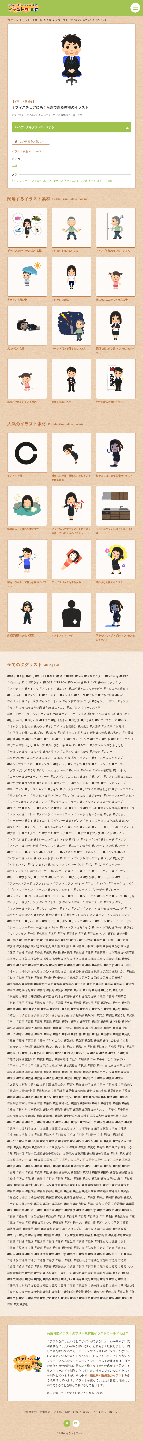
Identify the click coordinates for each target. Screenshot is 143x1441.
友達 (42, 990)
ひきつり (27, 877)
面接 (36, 1285)
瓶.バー (23, 1160)
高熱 (105, 1298)
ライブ (61, 915)
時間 (21, 1097)
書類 (40, 1097)
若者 (21, 1222)
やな (51, 915)
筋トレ (77, 1185)
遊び (51, 1260)
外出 (118, 1003)
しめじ (84, 795)
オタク (46, 720)
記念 (30, 1241)
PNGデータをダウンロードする (34, 127)
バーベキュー (50, 852)
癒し (49, 1166)
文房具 (14, 1084)
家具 (30, 1021)
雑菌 (78, 1279)
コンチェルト (82, 783)
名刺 (97, 990)
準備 (54, 1141)
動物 (12, 977)
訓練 (21, 1241)
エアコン (60, 707)
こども (98, 777)
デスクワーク (32, 833)
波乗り (14, 1128)
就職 (40, 1028)
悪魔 (104, 1053)
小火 (12, 1028)
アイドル (32, 689)
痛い (21, 1166)
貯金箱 (68, 1248)
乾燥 (66, 940)
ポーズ (59, 180)
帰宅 (49, 1034)
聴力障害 (95, 1204)
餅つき (14, 1298)
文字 (120, 1078)
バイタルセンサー (91, 852)
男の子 (81, 1160)
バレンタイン (38, 864)
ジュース (58, 802)
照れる (127, 1147)
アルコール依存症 (117, 689)
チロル (86, 827)
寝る (76, 1021)
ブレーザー (98, 890)
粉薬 (21, 1191)
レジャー (53, 927)
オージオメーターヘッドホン (28, 714)
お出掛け (71, 726)
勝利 (30, 977)
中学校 (14, 940)
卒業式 (120, 984)
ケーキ (75, 770)
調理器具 (102, 1241)
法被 (130, 1122)
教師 (70, 1078)
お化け (84, 726)
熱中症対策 (35, 1153)
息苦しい (15, 1053)
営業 (12, 1003)
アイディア (17, 689)
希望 (30, 1034)
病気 (118, 1160)
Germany (112, 676)
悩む (60, 1053)
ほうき (130, 896)
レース (14, 927)
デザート (15, 833)
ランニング (123, 915)
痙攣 (12, 1166)
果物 (33, 1103)
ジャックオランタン (22, 802)
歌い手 (49, 1109)
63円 (31, 676)
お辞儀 (129, 733)
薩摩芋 (29, 1229)
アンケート (34, 695)
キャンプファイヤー (22, 764)
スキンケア (46, 808)
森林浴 (86, 1103)
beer (80, 676)
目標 (55, 1172)
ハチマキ (94, 858)
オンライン (55, 726)
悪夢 (95, 1053)
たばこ (90, 820)
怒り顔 (61, 1047)
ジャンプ (44, 802)
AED (52, 676)
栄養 (49, 1103)
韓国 (45, 1285)
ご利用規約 (30, 1412)
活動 (123, 1128)
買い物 (80, 1248)
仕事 (87, 946)
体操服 (68, 952)
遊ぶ (60, 1260)
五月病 (124, 940)
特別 (116, 1153)
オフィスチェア (33, 180)
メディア (91, 908)
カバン (72, 745)
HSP (125, 676)
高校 (75, 1298)
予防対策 (87, 940)
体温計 (80, 952)
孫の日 (91, 1015)
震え (114, 1279)
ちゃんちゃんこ (57, 827)
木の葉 (95, 1097)
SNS (86, 682)
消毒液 (62, 1135)
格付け (65, 1103)
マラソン (30, 908)
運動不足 (81, 1260)
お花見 (79, 733)
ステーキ (62, 808)
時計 (12, 1097)
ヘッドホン (89, 896)
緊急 (60, 1197)
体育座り (102, 952)
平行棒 (77, 1034)
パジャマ (15, 858)
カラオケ (68, 751)
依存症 (14, 959)
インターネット (51, 701)
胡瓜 (81, 1210)
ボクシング (31, 902)
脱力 (111, 1210)
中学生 (26, 940)
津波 (114, 1128)
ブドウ (14, 890)
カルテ (96, 751)
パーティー (17, 852)
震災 (123, 1279)
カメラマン (52, 751)
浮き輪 (14, 1135)
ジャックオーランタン (120, 795)
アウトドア (49, 689)
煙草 (117, 1147)
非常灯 (26, 1285)
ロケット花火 (102, 927)
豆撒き (23, 1248)
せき (109, 814)
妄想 (118, 1009)
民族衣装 (98, 1116)
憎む (51, 1059)
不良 (113, 934)
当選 (90, 1040)
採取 (49, 1072)
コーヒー (15, 777)
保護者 (56, 959)
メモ (103, 908)
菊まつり (46, 1222)
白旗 (109, 1166)
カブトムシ (99, 745)
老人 (129, 1197)
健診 (93, 959)
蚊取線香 (120, 1229)
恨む (123, 1047)
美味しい (80, 1197)
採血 (58, 1072)
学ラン (47, 1015)
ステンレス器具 (110, 808)
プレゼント (17, 896)
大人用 (35, 1009)
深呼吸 (119, 1135)
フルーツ (81, 890)
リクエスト (73, 180)
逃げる (14, 1260)
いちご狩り (107, 695)
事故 (99, 940)
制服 (96, 971)
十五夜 (81, 984)
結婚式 (14, 1197)
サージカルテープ (114, 783)
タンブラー (17, 827)
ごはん (127, 777)
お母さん (27, 733)
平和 (67, 1034)
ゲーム (87, 770)
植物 (118, 1103)
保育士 (35, 959)
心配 (125, 1040)
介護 (57, 946)
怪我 (93, 1047)
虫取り (92, 1229)
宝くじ (121, 1015)
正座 (78, 1109)
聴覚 (107, 1204)
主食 (45, 940)
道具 (114, 1260)
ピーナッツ (121, 871)
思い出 (82, 1047)
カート (62, 739)
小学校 (116, 1021)
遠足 (30, 1266)
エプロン (74, 707)
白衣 (127, 1166)
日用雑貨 (59, 1091)
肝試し (32, 1210)
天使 (67, 1009)
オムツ (14, 726)
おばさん (88, 720)
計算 (12, 1241)
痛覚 (40, 1166)
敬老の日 (90, 1078)
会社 (84, 180)
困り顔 (41, 1003)
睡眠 (124, 1172)
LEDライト (35, 682)
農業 (129, 1254)
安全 (102, 1015)
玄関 (12, 1160)
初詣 (87, 971)
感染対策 (30, 1059)
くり (33, 770)
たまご (102, 820)
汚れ (76, 1122)
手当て (14, 1065)
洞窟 (105, 1128)
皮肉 (21, 1172)
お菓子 (90, 733)
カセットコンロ (123, 739)
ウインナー (101, 701)
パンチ (116, 864)
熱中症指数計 (53, 1153)
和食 (78, 996)
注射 (45, 1128)
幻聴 (88, 1034)
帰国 (40, 1034)
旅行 (87, 1084)
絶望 (51, 1197)
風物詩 (95, 1285)
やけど (40, 915)
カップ (40, 745)
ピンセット (107, 877)
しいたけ (70, 795)
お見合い (115, 733)
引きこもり (56, 1040)
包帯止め (60, 977)
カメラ (37, 751)
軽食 (93, 1254)
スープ (118, 802)
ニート (63, 846)
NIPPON (61, 682)
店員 (127, 1034)
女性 (109, 1009)
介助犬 (47, 946)
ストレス (15, 814)
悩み (51, 1053)
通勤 (24, 1260)
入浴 (45, 965)
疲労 (109, 1160)
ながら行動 (31, 846)
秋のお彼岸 (116, 1178)
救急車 (41, 1078)
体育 (90, 952)
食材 (90, 1292)
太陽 (76, 1009)
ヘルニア (105, 896)
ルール (102, 921)
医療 (105, 977)
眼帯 (97, 1172)
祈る (51, 1178)
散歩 (79, 1078)
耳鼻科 (58, 1204)
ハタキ (81, 858)
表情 (33, 1235)
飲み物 (112, 1292)
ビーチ (86, 871)
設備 (51, 1241)
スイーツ (15, 808)
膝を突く (24, 1216)
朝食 (79, 1097)
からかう (83, 751)
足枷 (30, 1254)
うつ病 (37, 707)
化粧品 (74, 977)
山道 (100, 1028)
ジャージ (97, 795)
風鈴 (114, 1285)
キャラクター (82, 758)
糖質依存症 (47, 1191)
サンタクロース (19, 795)
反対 (51, 990)
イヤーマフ (31, 701)
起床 (12, 1254)
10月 (13, 676)
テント (72, 833)
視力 (75, 1235)
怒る (72, 1047)
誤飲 (90, 1241)
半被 (92, 984)
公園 (63, 965)
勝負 (40, 977)
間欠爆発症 (17, 1279)
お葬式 (102, 733)
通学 (33, 1260)
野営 (30, 1273)
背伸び (71, 1210)
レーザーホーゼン (121, 921)
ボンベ (69, 902)
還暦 (72, 1266)
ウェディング (120, 701)
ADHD (42, 676)
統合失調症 (38, 1197)
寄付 (67, 1021)
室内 (12, 1021)
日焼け (14, 1091)
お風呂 (32, 739)
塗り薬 (89, 1003)
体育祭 (116, 952)
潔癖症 (65, 1141)
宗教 (111, 1015)
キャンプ (117, 758)
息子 (132, 1047)
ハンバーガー (41, 871)
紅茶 (69, 1191)
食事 (48, 1292)
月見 (49, 1097)
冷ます (110, 965)
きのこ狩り (63, 758)
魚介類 (128, 1298)
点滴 (28, 1147)
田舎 (49, 1160)
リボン (63, 921)
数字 (102, 1078)
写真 (81, 965)
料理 (24, 1084)
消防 (81, 1135)
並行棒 (123, 934)
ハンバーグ (60, 871)
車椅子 (74, 1254)
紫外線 (104, 1191)
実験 (132, 1015)
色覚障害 (122, 1216)
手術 (24, 1065)
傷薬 (127, 959)
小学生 (128, 1021)
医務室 (86, 977)
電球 (105, 1279)
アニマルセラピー (91, 689)
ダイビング (75, 820)
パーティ (122, 846)
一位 (33, 934)
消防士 (92, 1135)
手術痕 (35, 1065)
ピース (74, 871)
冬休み (98, 965)
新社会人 (60, 1084)
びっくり (76, 877)
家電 (49, 1021)
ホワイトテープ (51, 902)
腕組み (128, 1210)
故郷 (21, 1078)
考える (14, 1204)
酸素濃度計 (17, 1273)
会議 (40, 952)
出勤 (57, 971)
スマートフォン (63, 814)
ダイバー (59, 820)
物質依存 (104, 1153)
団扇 (30, 1003)
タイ (30, 820)
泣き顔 (26, 1128)
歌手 (60, 1109)
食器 (81, 1292)
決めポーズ (89, 1122)
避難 (49, 1266)
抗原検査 (71, 1065)
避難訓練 (60, 1266)
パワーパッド (76, 864)
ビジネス (41, 877)
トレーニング (44, 839)
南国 (12, 990)
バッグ (107, 858)
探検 (79, 1072)
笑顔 (66, 1185)
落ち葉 (91, 1222)
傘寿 (102, 959)
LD (22, 682)
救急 (30, 1078)
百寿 (12, 1172)
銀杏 (102, 1273)
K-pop (13, 682)
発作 (58, 1166)
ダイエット (43, 820)
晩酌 (30, 1097)
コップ (86, 777)
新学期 (47, 1084)
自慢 (63, 1216)
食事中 (58, 1292)
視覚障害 (116, 1235)
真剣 (88, 1172)
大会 (46, 1009)
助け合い (120, 971)
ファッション (44, 883)
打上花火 (57, 1065)
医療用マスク (44, 984)
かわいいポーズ (19, 758)
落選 (116, 1222)
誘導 (81, 1241)
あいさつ (115, 682)
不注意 (73, 934)
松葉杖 (14, 1103)
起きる (122, 1248)
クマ (88, 764)
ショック (73, 802)
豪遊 (40, 1248)
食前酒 (70, 1292)
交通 (12, 946)
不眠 (83, 934)
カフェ (84, 745)
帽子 (58, 1034)
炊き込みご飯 (123, 1141)
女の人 (86, 1009)
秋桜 (130, 1178)
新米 (72, 1084)
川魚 (124, 1028)
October (75, 682)
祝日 (79, 1178)
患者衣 (40, 1053)
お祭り (52, 733)
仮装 (108, 946)
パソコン (67, 858)
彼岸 (99, 1040)
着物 (115, 1172)
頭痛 (72, 1285)
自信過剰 (39, 1216)
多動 (12, 1009)
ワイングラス (18, 934)
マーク (81, 902)
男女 (91, 1160)
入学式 (35, 965)
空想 (30, 1185)
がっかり (27, 745)
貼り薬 (92, 1248)
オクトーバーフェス (73, 714)
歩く (113, 1109)
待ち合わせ (112, 1040)
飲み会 (100, 1292)
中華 (36, 940)
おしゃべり (17, 720)
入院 (54, 965)
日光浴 (113, 1084)
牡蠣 (92, 1153)
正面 (87, 1109)
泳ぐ (75, 1128)
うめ (48, 707)
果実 (24, 1103)
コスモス (73, 777)
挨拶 (12, 1072)
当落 (81, 1040)
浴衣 (24, 1135)
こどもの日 (113, 777)
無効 (74, 1147)
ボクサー (15, 902)
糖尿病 (32, 1191)
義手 (120, 1197)
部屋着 (92, 1266)
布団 (21, 1034)
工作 (12, 1034)
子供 (36, 1015)
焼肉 (102, 1147)
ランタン (89, 915)
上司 (54, 934)
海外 (40, 1135)
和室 (48, 996)
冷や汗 (26, 971)
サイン (54, 789)
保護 (45, 959)
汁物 (51, 1122)
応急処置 (27, 1047)
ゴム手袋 (30, 783)
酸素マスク (128, 1266)
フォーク (116, 883)
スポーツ (44, 814)
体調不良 (129, 952)
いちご (93, 695)
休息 (126, 946)
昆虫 (71, 1091)
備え (111, 959)
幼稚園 (107, 1034)
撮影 (126, 1072)
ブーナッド (125, 877)
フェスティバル (97, 883)
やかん (14, 915)
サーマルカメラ (37, 789)
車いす (62, 1254)
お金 (21, 739)
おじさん (124, 714)
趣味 (21, 1254)
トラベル (15, 839)
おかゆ (54, 714)
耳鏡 (48, 1204)
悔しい (28, 1053)
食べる (14, 1292)
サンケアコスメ (124, 789)
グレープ (62, 770)
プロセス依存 (35, 896)
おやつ (40, 726)
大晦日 (56, 1009)
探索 (88, 1072)
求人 (60, 1122)
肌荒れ (20, 1210)
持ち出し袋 (106, 1065)
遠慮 (21, 1266)
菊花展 (59, 1222)
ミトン (66, 908)
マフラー (15, 908)
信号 (66, 959)
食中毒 (37, 1292)
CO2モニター (95, 676)
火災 (90, 1141)
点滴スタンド (42, 1147)
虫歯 (102, 1229)
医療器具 (117, 977)
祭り (88, 1178)
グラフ (118, 764)
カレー (108, 751)
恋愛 (113, 1047)
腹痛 (12, 1216)
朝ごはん (67, 1097)
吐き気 (107, 990)
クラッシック (102, 764)
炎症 (19, 1147)
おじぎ (111, 714)
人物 (14, 165)
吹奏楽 (14, 996)
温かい (14, 1141)
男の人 (69, 1160)
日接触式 (126, 1084)
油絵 (111, 1122)
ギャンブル (45, 764)
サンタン (38, 795)
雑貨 (87, 1279)
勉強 (132, 971)
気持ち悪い (114, 1116)
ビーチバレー (102, 871)
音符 (63, 1285)
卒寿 (101, 984)
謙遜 (114, 1241)
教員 (60, 1078)
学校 (57, 1015)
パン (90, 864)
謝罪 (123, 1241)
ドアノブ (94, 833)
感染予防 (15, 1059)
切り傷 (67, 971)
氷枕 (42, 1122)
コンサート (63, 783)
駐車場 (35, 1298)
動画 (21, 977)
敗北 (51, 1078)
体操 (58, 952)
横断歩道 (36, 1109)
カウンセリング (79, 739)
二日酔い (110, 940)
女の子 (98, 1009)
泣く (36, 1128)
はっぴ (119, 858)
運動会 (95, 1260)
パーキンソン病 (104, 846)
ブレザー (113, 890)
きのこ (49, 758)
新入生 (35, 1084)
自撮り (73, 1216)
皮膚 (40, 1172)
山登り (80, 1028)
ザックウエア (70, 789)
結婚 (126, 1191)
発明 (67, 1166)
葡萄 (125, 1222)
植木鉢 (107, 1103)
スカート (30, 808)
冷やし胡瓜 (125, 965)
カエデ (97, 739)
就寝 (21, 1028)
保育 (24, 959)
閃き (127, 1273)
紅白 (60, 1191)
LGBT (48, 682)
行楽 (24, 1235)
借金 (75, 959)
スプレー (30, 814)
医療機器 (15, 984)
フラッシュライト (61, 890)
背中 (60, 1210)
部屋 (81, 1266)
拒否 (93, 1065)
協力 (131, 984)
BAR (62, 676)
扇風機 (85, 1059)
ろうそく (85, 927)
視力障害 (101, 1235)
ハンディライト (19, 871)
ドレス (75, 839)
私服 (97, 1178)
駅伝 (24, 1298)
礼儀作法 (39, 1178)
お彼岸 (108, 726)
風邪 (105, 1285)
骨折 (66, 1298)
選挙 (40, 1266)
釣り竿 (67, 1273)
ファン (60, 883)
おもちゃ (27, 726)
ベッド (74, 896)
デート (98, 827)
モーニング (116, 908)
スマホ (81, 814)
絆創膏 (116, 1191)
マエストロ (96, 902)
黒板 (25, 1304)
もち (130, 908)
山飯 (109, 1028)
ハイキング (69, 852)
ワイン (130, 927)
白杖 (118, 1166)
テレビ (61, 833)
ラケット (74, 915)
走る (102, 1248)
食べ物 (26, 1292)
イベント (15, 701)
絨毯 (24, 1197)
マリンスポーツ (49, 908)
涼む (109, 1135)
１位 (22, 676)
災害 (109, 1141)
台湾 (79, 990)
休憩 (12, 952)
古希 (70, 990)
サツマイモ (89, 789)
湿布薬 (35, 1141)
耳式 (39, 1204)
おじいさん (97, 714)
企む (117, 946)
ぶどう (130, 883)
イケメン (67, 695)
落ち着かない (75, 1222)
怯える (103, 1047)
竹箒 (57, 1185)
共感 (72, 965)
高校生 (86, 1298)
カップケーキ (56, 745)
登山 (90, 1166)
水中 (12, 1122)
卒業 (110, 984)
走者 (111, 1248)
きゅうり (61, 764)
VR (95, 682)
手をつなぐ (106, 1059)
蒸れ (12, 1229)
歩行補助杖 (29, 1116)
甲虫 (58, 1160)
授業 (40, 1072)
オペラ (125, 720)
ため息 (114, 820)
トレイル (62, 839)
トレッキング (91, 839)
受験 (60, 990)
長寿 (118, 1273)
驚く (57, 1298)
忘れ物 (14, 1047)
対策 (97, 1021)
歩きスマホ (100, 1109)
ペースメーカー (57, 896)
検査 (12, 1109)
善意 (87, 996)
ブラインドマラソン (34, 890)
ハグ (123, 852)
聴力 (69, 1204)
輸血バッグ (116, 1254)
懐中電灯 (62, 1059)
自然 (83, 1216)
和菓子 (67, 996)
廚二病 (32, 1040)
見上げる (63, 1235)
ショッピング (90, 802)
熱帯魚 (70, 1153)
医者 (59, 984)
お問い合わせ (81, 1412)
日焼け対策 (29, 1091)
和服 (57, 996)
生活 (34, 1160)
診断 (60, 1241)
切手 (78, 971)
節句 (117, 1185)
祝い (70, 1178)
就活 (30, 1028)
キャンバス (101, 758)
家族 (40, 1021)
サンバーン (54, 795)
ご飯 (97, 783)
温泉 (24, 1141)
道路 (123, 1260)
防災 (39, 1279)
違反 (12, 1266)
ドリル (28, 839)
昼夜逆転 (115, 1091)
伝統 (49, 952)
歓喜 (69, 1109)
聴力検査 (80, 1204)
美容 (93, 1197)
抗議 (83, 1065)
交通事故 (24, 946)
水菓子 (32, 1122)
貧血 (58, 1248)
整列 (111, 1078)
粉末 (12, 1191)
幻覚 (97, 1034)
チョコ (74, 827)
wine (103, 682)
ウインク (85, 701)
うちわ (26, 707)
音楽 (54, 1285)
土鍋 (70, 1003)
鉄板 (78, 1273)
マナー (122, 902)
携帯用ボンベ (102, 1072)
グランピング (18, 770)
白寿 (100, 1166)
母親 (60, 1116)
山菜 (90, 1028)
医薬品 (70, 984)
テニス (49, 833)
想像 (125, 1053)
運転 (105, 1260)
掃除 (30, 1072)
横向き (23, 1109)
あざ (74, 689)
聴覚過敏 (119, 1204)
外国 (127, 1003)
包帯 (49, 977)
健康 (84, 959)
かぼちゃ (15, 751)
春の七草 (101, 1091)
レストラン (69, 927)
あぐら (17, 180)
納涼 (87, 1191)
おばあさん (61, 720)
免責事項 (45, 1412)
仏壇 (78, 946)
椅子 (101, 180)
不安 (63, 934)
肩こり (50, 1210)
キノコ (37, 758)
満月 (45, 1141)
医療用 (28, 984)
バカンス (110, 852)
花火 (12, 1222)
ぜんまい (120, 814)
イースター (52, 695)
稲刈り (20, 1185)
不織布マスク (98, 934)
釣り (57, 1273)
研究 (21, 1178)
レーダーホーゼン (33, 927)
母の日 (49, 1116)
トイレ (120, 833)
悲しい (115, 1053)
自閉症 (94, 1216)
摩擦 (117, 1072)
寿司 (106, 1021)
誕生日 (71, 1241)
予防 (75, 940)
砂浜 (12, 1178)
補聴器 (50, 1235)
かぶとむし (116, 745)
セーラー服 (96, 814)
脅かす (92, 1210)
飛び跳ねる (128, 1285)
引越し (70, 1040)
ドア (83, 833)
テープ (110, 827)
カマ (27, 751)
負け (49, 1248)
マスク (110, 902)
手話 (45, 1065)
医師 (96, 977)
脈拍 (102, 1210)
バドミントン (18, 864)
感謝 (42, 1059)
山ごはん (67, 1028)
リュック (76, 921)
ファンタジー (76, 883)
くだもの (76, 764)
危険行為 (24, 990)
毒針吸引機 (73, 1116)
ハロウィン (57, 864)
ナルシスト (49, 846)
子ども (26, 1015)
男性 (110, 180)
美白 (102, 1197)
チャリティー (35, 827)
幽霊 (118, 1034)
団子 (21, 1003)
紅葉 (78, 1191)
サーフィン (17, 789)
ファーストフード (21, 883)
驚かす (47, 1298)
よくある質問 (61, 1412)
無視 (83, 1147)
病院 (127, 1160)
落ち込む (104, 1222)
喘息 (102, 996)
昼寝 (127, 1091)
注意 (66, 1128)
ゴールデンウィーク (37, 777)
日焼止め (44, 1091)
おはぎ (75, 720)
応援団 (40, 1047)
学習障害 (78, 1015)
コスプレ (58, 777)
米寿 (126, 1185)
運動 (70, 1260)
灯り (100, 1141)
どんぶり (15, 846)
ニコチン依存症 (81, 846)
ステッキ (91, 808)
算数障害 (96, 1185)
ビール (14, 877)
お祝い (40, 733)
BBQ (71, 676)
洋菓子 (86, 1128)
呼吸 (24, 996)
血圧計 (14, 1235)
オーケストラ (92, 707)
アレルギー (17, 695)
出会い (47, 971)
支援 (12, 1078)
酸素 (114, 1266)
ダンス (125, 820)
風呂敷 (83, 1285)
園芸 (60, 1003)
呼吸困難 (36, 996)
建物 (42, 1040)
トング (122, 839)
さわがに (105, 789)
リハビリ (50, 921)
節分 (108, 1185)
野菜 (39, 1273)
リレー (90, 921)
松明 (125, 1097)
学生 (66, 1015)
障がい (67, 1279)
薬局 (52, 1229)
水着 (21, 1122)
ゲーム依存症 (103, 770)
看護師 (77, 1172)
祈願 (60, 1178)
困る (51, 1003)
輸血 (102, 1254)
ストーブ (129, 808)
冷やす (14, 971)
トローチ (108, 839)
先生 (12, 965)
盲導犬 (65, 1172)
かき (107, 739)
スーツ (48, 180)
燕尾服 (81, 1153)
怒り (51, 1047)
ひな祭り (91, 877)
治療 (120, 1122)
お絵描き (65, 733)
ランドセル (105, 915)
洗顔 (96, 1128)
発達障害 (78, 1166)
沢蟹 (102, 1122)
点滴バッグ (61, 1147)
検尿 (127, 1103)
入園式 (23, 965)
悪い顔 (70, 1053)
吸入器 (119, 990)
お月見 (120, 726)
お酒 (12, 739)
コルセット (46, 783)
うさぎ (14, 707)
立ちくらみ (44, 1185)
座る (93, 180)
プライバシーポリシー (106, 1412)
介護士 (67, 946)
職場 (131, 1204)
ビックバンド (59, 877)
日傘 (102, 1084)
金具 (48, 1273)
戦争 (74, 1059)
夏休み (107, 1003)
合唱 (88, 990)
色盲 (111, 1216)
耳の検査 (27, 1204)
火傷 (81, 1141)
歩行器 (124, 1109)
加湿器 (107, 971)
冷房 (36, 971)
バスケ (28, 858)
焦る (93, 1147)
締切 (69, 1197)
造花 (42, 1260)
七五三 (43, 934)
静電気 (14, 1285)
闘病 (30, 1279)
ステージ (76, 808)
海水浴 (50, 1135)
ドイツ (108, 833)
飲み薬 (124, 1292)
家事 (21, 1021)
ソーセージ (17, 820)
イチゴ (81, 695)
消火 (72, 1135)
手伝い (120, 1059)
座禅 (21, 1040)
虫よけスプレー (74, 1229)
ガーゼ (50, 739)
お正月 (14, 733)
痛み (30, 1166)
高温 (96, 1298)
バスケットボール (47, 858)
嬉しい (14, 1015)
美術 (111, 1197)
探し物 (68, 1072)
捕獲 (21, 1072)
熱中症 (20, 1153)
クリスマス (46, 770)
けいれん (120, 770)
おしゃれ (32, 720)
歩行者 (14, 1116)
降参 (48, 1279)
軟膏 (84, 1254)
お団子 (96, 726)
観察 (128, 1235)
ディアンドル (126, 827)
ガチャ (14, 745)
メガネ (78, 908)
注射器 (56, 1128)
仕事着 (97, 946)
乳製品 (56, 940)
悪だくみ (83, 1053)
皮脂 (30, 1172)
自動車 (52, 1216)
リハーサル (34, 921)
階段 (57, 1279)
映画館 (81, 1091)
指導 (119, 1065)
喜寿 (111, 996)
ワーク (118, 927)
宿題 (58, 1021)
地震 (79, 1003)
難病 (96, 1279)
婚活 (127, 1009)
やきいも (27, 915)
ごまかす (15, 783)
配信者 (104, 1266)
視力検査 (87, 1235)
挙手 (128, 1065)
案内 (76, 1103)
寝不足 (86, 1021)
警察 (12, 1248)
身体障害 (42, 1254)
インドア (70, 701)
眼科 (106, 1172)
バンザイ (102, 864)
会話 (30, 952)
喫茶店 (122, 996)
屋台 (49, 1028)
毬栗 (86, 1116)
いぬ (120, 695)
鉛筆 (93, 1273)
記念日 (41, 1241)
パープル (32, 852)
